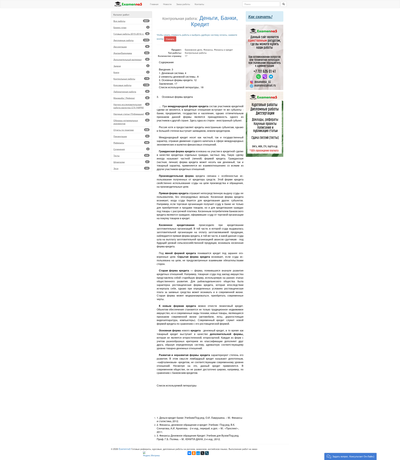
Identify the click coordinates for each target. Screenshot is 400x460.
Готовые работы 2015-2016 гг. (130, 33)
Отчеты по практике (130, 129)
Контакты (199, 4)
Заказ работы (183, 4)
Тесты (130, 155)
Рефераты (130, 142)
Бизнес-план (130, 27)
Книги (130, 72)
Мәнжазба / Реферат (130, 98)
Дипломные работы (130, 40)
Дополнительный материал (130, 59)
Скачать (170, 39)
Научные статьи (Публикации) (130, 113)
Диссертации (130, 46)
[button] (350, 456)
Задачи (130, 65)
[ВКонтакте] (189, 453)
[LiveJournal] (207, 453)
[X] (202, 453)
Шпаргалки (130, 162)
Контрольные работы (130, 78)
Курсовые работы (130, 85)
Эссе (130, 168)
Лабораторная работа (130, 91)
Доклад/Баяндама (130, 53)
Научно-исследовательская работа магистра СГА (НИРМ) (130, 106)
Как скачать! (260, 16)
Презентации (130, 136)
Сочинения (130, 149)
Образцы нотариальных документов (130, 122)
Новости (167, 4)
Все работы (130, 21)
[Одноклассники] (194, 453)
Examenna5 (125, 448)
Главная (154, 4)
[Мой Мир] (198, 453)
